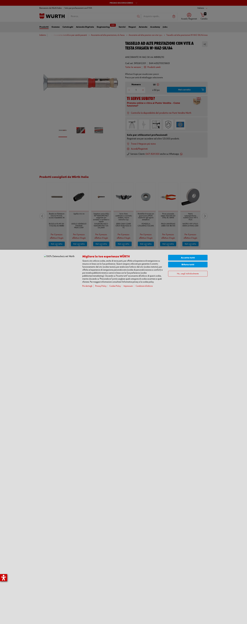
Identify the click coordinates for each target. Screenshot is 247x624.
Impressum (128, 286)
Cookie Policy (115, 286)
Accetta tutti (188, 258)
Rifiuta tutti (188, 265)
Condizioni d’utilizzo (144, 286)
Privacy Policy (100, 286)
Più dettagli (87, 286)
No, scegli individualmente (188, 274)
